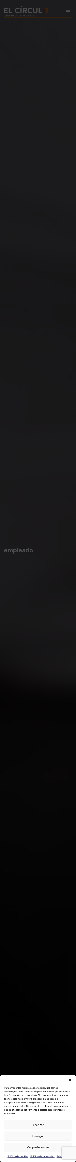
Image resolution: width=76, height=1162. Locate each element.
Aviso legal (63, 1156)
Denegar (38, 1136)
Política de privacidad (42, 1156)
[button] (70, 1080)
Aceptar (38, 1125)
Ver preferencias (38, 1147)
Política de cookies (17, 1156)
